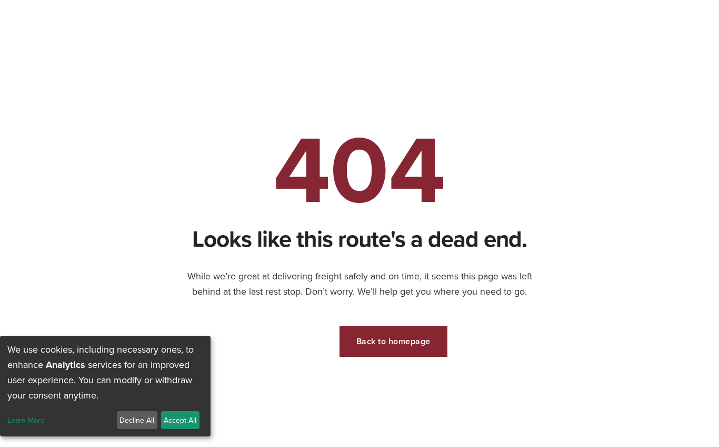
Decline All (136, 420)
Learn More (26, 420)
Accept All (180, 420)
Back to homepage (393, 341)
